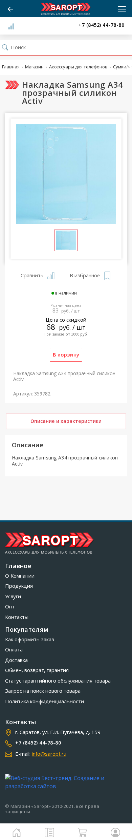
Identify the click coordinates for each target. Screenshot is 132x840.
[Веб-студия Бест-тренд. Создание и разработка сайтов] (66, 782)
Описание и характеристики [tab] (66, 421)
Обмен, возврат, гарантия (37, 670)
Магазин (34, 67)
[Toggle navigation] (120, 9)
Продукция (19, 585)
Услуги (13, 596)
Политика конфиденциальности (44, 701)
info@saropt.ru (49, 753)
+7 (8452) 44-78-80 (101, 25)
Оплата (14, 649)
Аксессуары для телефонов (78, 67)
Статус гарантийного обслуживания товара (58, 680)
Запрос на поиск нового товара (43, 690)
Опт (10, 606)
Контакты (16, 616)
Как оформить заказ (29, 639)
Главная (11, 67)
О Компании (20, 575)
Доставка (16, 659)
